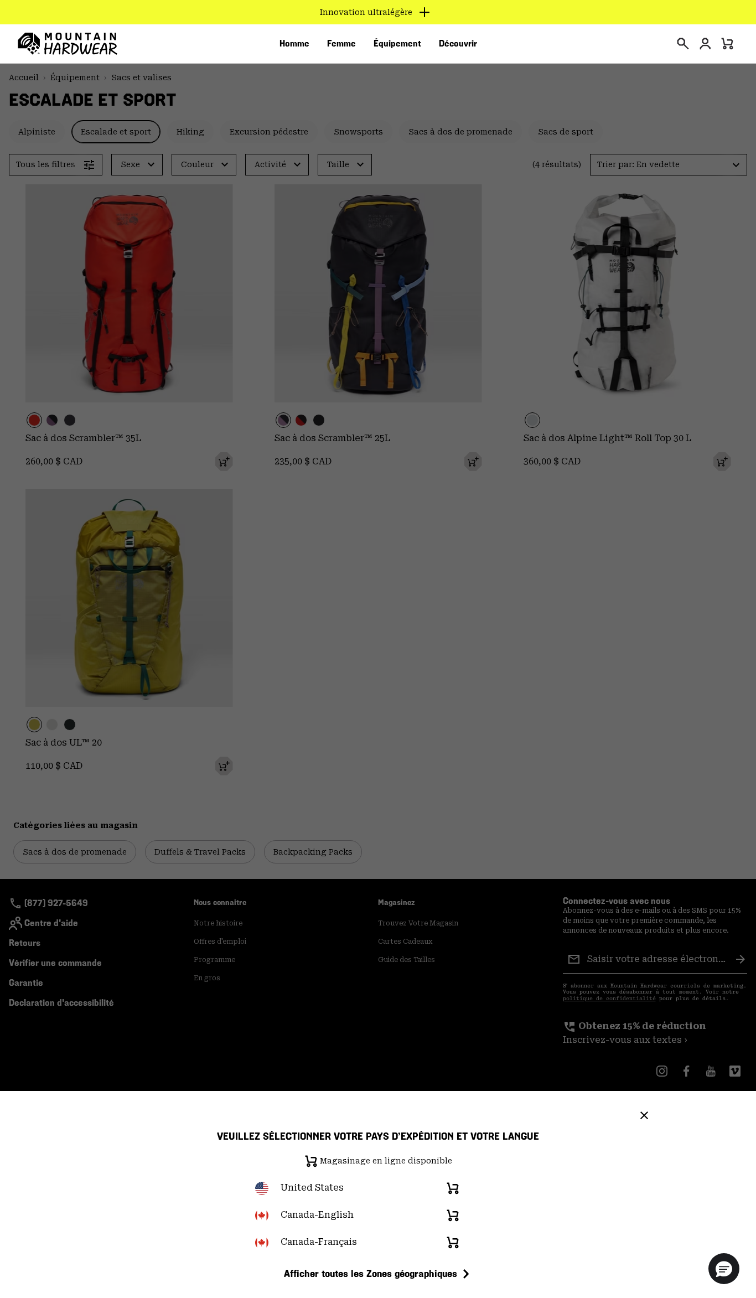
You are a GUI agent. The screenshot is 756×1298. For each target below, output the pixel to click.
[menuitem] (294, 43)
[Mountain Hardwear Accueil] (67, 44)
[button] (723, 1268)
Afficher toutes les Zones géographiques (370, 1273)
